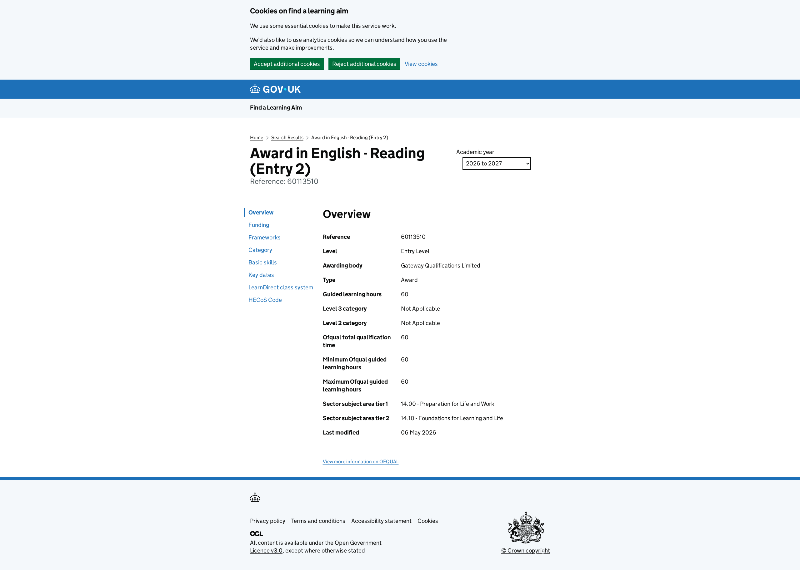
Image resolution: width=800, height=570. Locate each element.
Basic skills (262, 262)
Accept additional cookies (287, 63)
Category (260, 249)
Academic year (475, 151)
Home (256, 137)
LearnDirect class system (280, 287)
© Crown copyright (525, 550)
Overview (260, 212)
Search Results (287, 137)
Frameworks (264, 237)
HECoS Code (265, 299)
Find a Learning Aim (276, 107)
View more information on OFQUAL (361, 461)
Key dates (261, 274)
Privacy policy (267, 520)
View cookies (421, 64)
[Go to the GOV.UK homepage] (276, 89)
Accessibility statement (381, 520)
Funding (258, 224)
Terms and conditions (318, 520)
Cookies (428, 520)
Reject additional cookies (364, 63)
